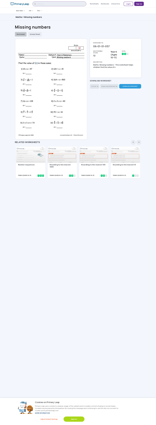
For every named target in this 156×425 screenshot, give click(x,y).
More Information (42, 413)
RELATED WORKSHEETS (27, 142)
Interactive (115, 4)
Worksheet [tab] (21, 34)
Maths (19, 17)
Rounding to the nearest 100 (93, 165)
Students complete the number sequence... (27, 172)
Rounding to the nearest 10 (124, 165)
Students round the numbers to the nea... (58, 172)
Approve (74, 419)
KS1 (30, 11)
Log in (128, 4)
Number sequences (26, 165)
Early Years (19, 11)
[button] (133, 142)
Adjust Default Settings (49, 419)
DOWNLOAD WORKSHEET (130, 86)
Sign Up (139, 4)
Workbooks (105, 4)
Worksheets (94, 4)
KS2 (38, 11)
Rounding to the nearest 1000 (60, 166)
